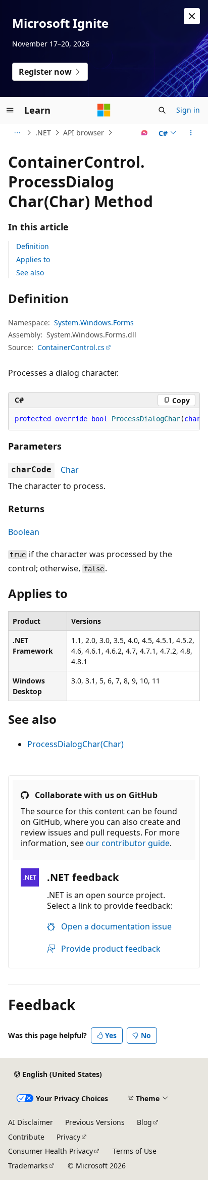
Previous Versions (95, 1122)
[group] (104, 419)
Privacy (68, 1137)
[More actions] (191, 133)
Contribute (26, 1137)
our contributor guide (128, 843)
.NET (43, 132)
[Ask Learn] (144, 133)
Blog (144, 1122)
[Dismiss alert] (192, 16)
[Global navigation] (10, 110)
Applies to (33, 259)
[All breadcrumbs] (17, 133)
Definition (32, 246)
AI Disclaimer (30, 1122)
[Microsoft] (104, 110)
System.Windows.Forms (94, 322)
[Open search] (162, 110)
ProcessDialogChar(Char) (75, 744)
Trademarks (28, 1165)
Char (70, 469)
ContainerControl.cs (71, 347)
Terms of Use (135, 1151)
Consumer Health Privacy (50, 1151)
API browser (83, 132)
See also (30, 272)
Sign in (188, 110)
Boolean (23, 531)
